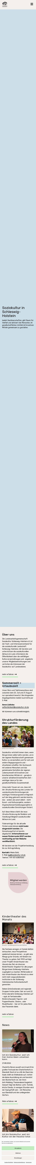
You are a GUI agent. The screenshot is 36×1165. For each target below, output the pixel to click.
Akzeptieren (18, 1148)
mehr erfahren (8, 674)
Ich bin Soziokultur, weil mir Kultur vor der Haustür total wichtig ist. (16, 1136)
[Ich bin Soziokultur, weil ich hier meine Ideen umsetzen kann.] (18, 1040)
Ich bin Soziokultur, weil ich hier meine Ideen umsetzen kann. (16, 1057)
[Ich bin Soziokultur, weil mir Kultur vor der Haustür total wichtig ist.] (18, 1120)
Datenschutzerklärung (19, 1162)
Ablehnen (18, 1153)
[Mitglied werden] (18, 883)
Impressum (29, 1162)
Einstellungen (18, 1158)
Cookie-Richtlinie (8, 1162)
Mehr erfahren (8, 1101)
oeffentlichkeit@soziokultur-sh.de (15, 707)
